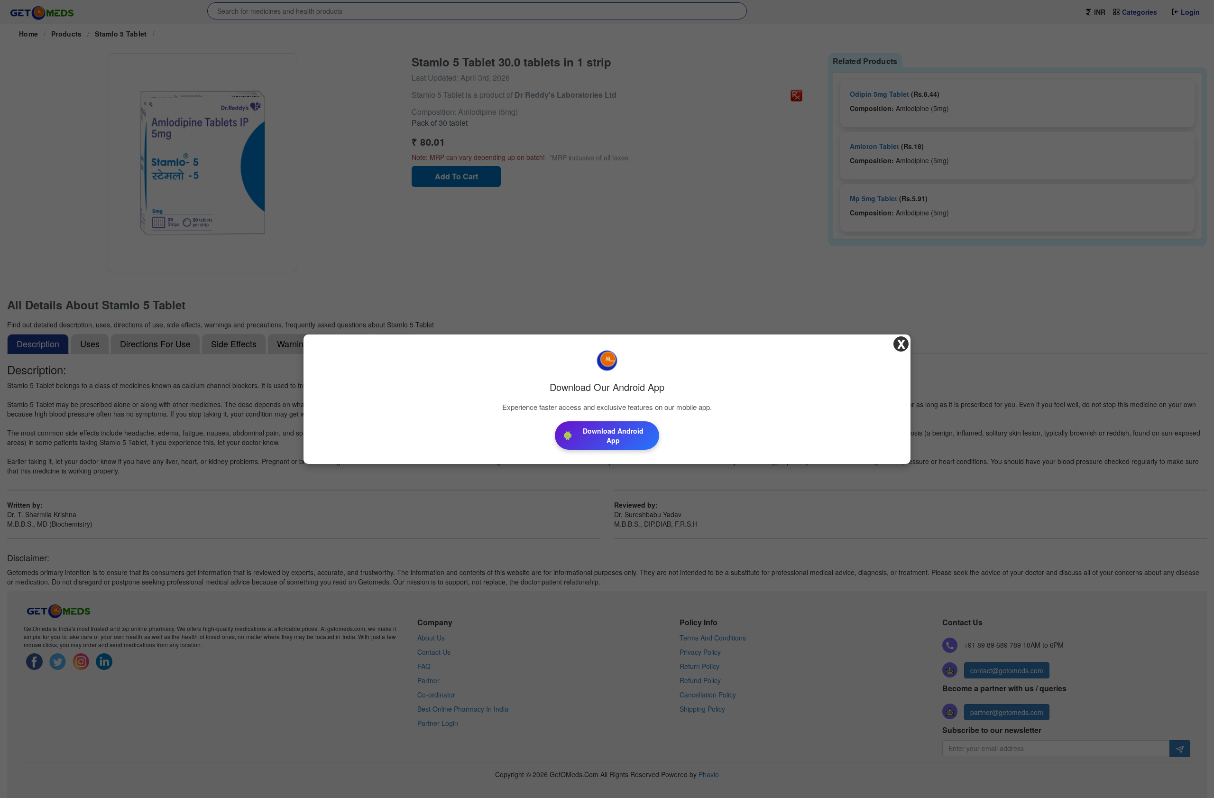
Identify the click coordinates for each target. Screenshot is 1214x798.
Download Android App (613, 435)
